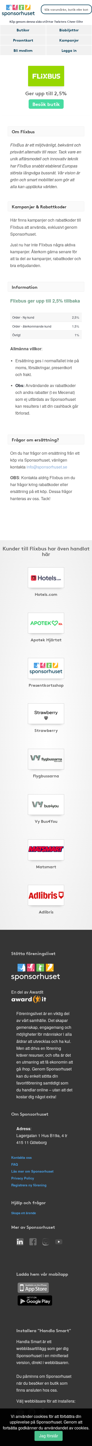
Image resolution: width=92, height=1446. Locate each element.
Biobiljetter (69, 29)
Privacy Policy (22, 1178)
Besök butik (46, 103)
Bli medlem (23, 50)
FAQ (14, 1164)
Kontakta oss (21, 1157)
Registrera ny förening (29, 1185)
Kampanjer (69, 40)
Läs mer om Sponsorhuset (32, 1171)
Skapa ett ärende (23, 1213)
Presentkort (23, 40)
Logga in (69, 50)
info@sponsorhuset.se (47, 467)
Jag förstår (48, 1436)
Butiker (23, 29)
